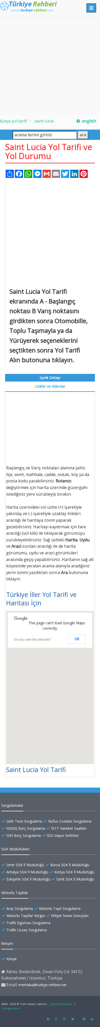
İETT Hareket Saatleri (68, 828)
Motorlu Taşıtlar (14, 892)
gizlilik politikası (61, 1004)
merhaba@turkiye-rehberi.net (42, 984)
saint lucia (43, 121)
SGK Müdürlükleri (15, 849)
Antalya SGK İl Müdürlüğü (27, 872)
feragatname (11, 1008)
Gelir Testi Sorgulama (24, 821)
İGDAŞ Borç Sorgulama (25, 828)
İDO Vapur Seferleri (63, 835)
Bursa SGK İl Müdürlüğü (69, 864)
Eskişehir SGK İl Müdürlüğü (28, 879)
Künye (11, 958)
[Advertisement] (50, 66)
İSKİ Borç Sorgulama (23, 835)
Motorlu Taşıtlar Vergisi (25, 915)
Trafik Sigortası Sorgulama (28, 922)
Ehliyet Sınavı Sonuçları (69, 915)
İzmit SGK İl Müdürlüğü (25, 864)
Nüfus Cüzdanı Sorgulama (69, 821)
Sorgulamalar (12, 805)
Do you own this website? (32, 639)
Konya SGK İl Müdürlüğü (74, 872)
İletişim (7, 943)
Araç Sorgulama (19, 908)
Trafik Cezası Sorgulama (26, 929)
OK (77, 639)
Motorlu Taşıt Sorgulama (60, 908)
